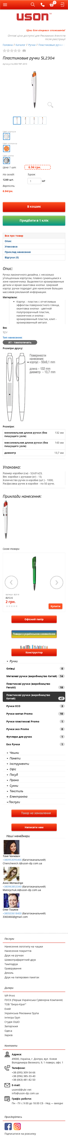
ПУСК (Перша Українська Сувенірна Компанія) (34, 1000)
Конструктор (34, 652)
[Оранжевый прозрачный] (6, 148)
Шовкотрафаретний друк (20, 959)
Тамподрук (11, 964)
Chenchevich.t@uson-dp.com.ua (22, 863)
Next (56, 582)
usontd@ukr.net (21, 1089)
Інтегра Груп (12, 1017)
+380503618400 (12, 913)
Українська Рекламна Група (22, 1013)
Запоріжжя (11, 1026)
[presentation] (34, 241)
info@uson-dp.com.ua (25, 1093)
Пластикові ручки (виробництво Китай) (34, 696)
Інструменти (19, 764)
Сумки (14, 786)
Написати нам (34, 827)
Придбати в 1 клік (34, 220)
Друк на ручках (14, 955)
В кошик (34, 206)
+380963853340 (12, 886)
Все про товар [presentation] (14, 235)
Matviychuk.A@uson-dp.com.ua (22, 890)
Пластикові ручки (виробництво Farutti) (34, 685)
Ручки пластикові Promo (34, 721)
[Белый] (6, 136)
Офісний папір (34, 619)
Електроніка (18, 797)
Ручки (14, 661)
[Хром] (6, 160)
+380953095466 (12, 859)
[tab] (34, 235)
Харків (9, 1035)
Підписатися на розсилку (20, 1133)
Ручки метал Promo (34, 713)
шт (43, 180)
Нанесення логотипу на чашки (24, 946)
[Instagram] (17, 1126)
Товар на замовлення (36, 813)
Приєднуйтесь (13, 1117)
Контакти (11, 1045)
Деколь (9, 972)
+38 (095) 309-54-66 (23, 1072)
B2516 (9, 597)
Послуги (14, 802)
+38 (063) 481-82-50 (23, 1079)
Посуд (14, 775)
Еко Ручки (34, 744)
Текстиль (16, 791)
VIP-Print (10, 995)
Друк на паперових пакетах (22, 977)
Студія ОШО (12, 1022)
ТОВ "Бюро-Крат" (15, 1004)
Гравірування (13, 968)
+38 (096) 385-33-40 (23, 1076)
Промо (14, 780)
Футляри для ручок (34, 736)
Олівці (34, 668)
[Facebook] (8, 1126)
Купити (55, 606)
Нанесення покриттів (18, 951)
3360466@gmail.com (15, 916)
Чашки (14, 753)
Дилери (9, 988)
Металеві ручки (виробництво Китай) (34, 676)
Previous (11, 582)
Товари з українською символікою (34, 633)
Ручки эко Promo (34, 729)
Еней (8, 1009)
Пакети (15, 758)
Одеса (8, 1030)
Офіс (13, 769)
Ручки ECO (34, 706)
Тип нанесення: (12, 337)
